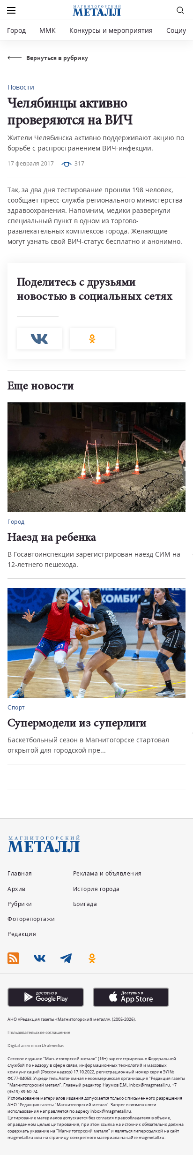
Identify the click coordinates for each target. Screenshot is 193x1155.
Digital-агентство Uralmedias (35, 1045)
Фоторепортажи (31, 919)
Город (16, 30)
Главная (19, 873)
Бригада (85, 904)
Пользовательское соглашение (38, 1032)
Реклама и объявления (107, 873)
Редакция (21, 934)
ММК (47, 30)
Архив (16, 889)
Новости (20, 87)
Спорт (16, 707)
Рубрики (19, 904)
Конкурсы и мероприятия (112, 30)
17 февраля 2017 (30, 163)
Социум (178, 30)
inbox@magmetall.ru (149, 1085)
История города (96, 889)
